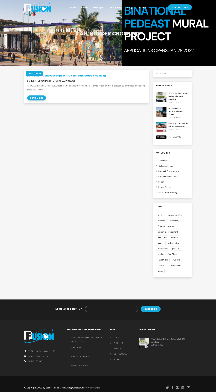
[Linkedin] (182, 387)
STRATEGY (118, 349)
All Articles (163, 160)
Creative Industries (166, 226)
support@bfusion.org (38, 356)
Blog (129, 7)
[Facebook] (172, 387)
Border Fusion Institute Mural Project (51, 81)
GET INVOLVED (180, 7)
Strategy (98, 7)
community (174, 220)
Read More (36, 97)
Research (76, 347)
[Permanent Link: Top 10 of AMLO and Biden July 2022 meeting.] (161, 97)
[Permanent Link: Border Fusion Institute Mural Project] (161, 112)
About (84, 7)
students (176, 260)
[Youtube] (188, 387)
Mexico (174, 237)
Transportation (174, 265)
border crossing (175, 215)
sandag (161, 254)
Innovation (162, 237)
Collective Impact (54, 75)
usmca (160, 271)
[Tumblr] (177, 387)
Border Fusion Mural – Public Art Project (87, 339)
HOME (116, 338)
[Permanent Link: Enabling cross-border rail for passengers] (161, 127)
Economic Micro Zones (168, 176)
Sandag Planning (80, 356)
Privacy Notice (92, 387)
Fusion (71, 75)
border (161, 215)
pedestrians (163, 248)
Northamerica (173, 243)
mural (160, 243)
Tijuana (161, 265)
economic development (168, 232)
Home (73, 7)
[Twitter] (167, 387)
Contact (141, 7)
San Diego (172, 254)
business (161, 220)
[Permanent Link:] (161, 137)
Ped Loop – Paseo (80, 365)
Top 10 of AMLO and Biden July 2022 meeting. (178, 96)
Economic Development (168, 171)
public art (176, 248)
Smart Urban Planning (92, 75)
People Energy (164, 187)
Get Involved (115, 7)
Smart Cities (163, 260)
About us (118, 343)
